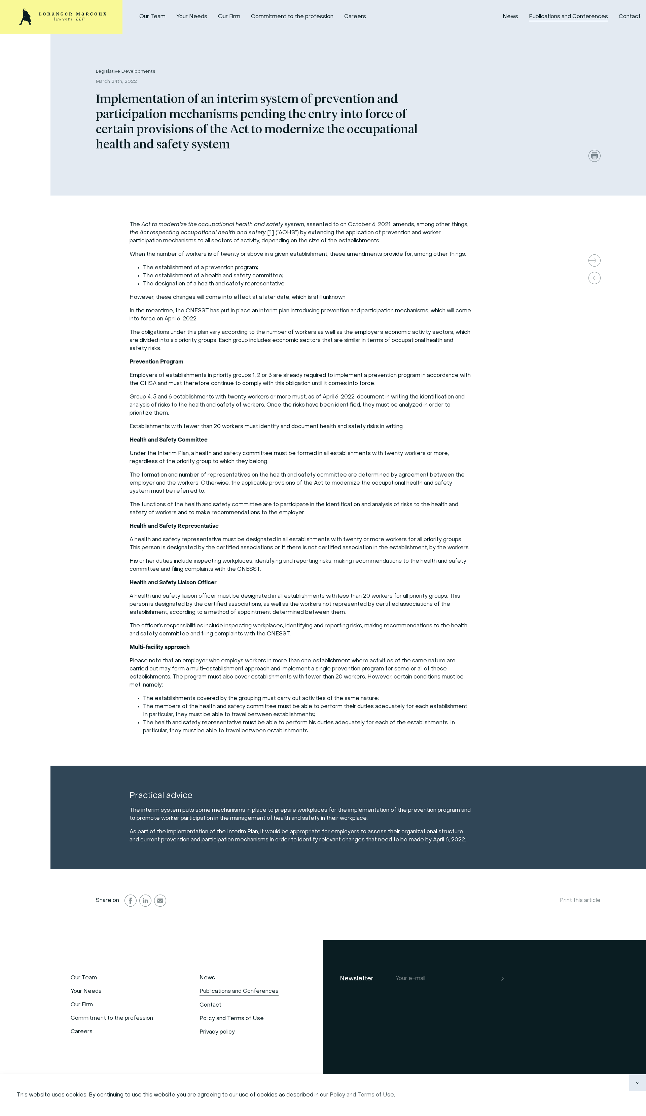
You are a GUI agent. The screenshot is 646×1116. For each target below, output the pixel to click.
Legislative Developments (125, 71)
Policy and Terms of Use (362, 1095)
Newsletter (356, 979)
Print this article (580, 900)
